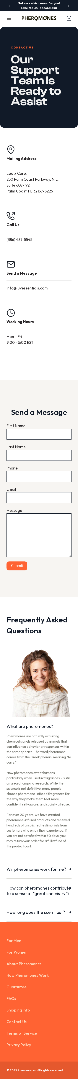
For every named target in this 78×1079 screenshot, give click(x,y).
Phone (12, 468)
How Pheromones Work (27, 975)
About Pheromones (24, 963)
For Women (17, 952)
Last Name (16, 446)
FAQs (11, 998)
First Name (15, 425)
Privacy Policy (18, 1044)
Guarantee (16, 986)
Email (11, 489)
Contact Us (16, 1021)
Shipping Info (18, 1010)
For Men (13, 940)
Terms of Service (21, 1033)
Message (14, 510)
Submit (17, 566)
